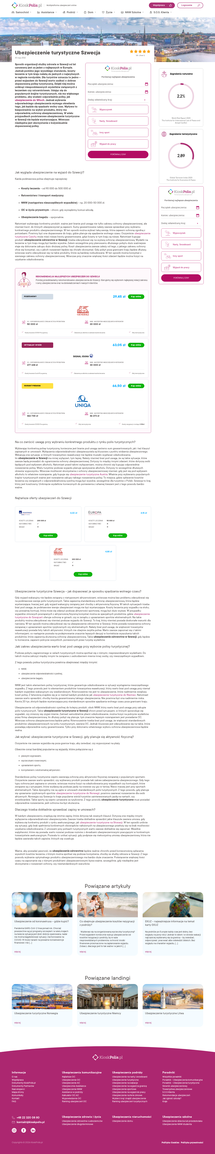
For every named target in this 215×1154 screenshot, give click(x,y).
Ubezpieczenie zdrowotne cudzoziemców (82, 1121)
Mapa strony (18, 1092)
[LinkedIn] (33, 1130)
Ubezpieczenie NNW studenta (177, 1124)
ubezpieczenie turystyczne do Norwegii (78, 793)
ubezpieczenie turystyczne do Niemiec (114, 695)
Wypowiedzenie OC (71, 1098)
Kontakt (15, 1098)
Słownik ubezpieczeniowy (174, 1086)
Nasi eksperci (18, 1089)
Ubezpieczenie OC (71, 1079)
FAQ (14, 1101)
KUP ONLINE (136, 296)
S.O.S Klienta (168, 1092)
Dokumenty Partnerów (23, 1086)
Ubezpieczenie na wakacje (125, 1082)
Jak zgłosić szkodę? (171, 1098)
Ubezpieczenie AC (71, 1082)
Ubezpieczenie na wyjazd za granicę (129, 1086)
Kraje (164, 1101)
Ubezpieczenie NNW (72, 1089)
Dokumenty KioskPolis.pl (24, 1082)
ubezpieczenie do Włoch (29, 100)
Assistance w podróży (72, 1092)
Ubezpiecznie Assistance (74, 1086)
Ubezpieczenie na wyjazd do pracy (128, 1092)
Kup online (48, 535)
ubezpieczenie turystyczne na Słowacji (101, 822)
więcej (17, 951)
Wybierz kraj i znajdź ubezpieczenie (129, 1098)
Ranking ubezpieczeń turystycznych (129, 1101)
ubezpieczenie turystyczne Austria (89, 474)
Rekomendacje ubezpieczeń (176, 1095)
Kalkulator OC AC (70, 1095)
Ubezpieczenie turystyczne (125, 1079)
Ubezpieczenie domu (122, 1121)
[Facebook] (23, 1130)
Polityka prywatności (192, 1142)
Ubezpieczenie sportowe (124, 1089)
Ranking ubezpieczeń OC (74, 1101)
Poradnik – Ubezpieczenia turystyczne (180, 1082)
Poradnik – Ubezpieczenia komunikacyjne (182, 1079)
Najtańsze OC (68, 1076)
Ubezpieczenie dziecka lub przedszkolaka (182, 1121)
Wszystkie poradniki (171, 1076)
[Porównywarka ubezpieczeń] (27, 5)
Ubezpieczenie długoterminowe (77, 1124)
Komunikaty (17, 1095)
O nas (14, 1076)
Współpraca (17, 1079)
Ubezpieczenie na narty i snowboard (129, 1076)
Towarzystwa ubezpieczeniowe (177, 1089)
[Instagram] (14, 1130)
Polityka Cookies (170, 1142)
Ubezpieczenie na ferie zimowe (127, 1095)
